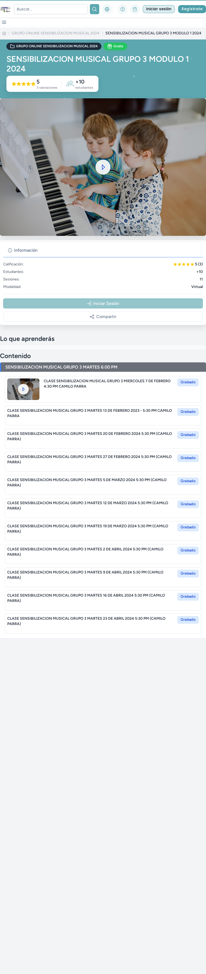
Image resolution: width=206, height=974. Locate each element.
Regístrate (192, 9)
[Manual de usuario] (122, 9)
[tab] (22, 250)
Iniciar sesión (158, 9)
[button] (4, 22)
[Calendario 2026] (134, 9)
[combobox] (51, 9)
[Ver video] (23, 389)
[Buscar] (94, 9)
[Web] (107, 9)
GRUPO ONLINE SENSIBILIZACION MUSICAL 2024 (56, 33)
